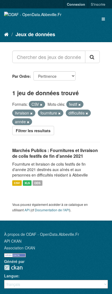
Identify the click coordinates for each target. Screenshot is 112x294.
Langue (11, 275)
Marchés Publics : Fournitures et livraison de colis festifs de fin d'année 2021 (55, 153)
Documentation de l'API (52, 210)
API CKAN (12, 241)
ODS (37, 183)
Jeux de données (35, 34)
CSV (17, 183)
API (27, 210)
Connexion (76, 4)
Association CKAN (19, 247)
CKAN (13, 267)
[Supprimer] (41, 104)
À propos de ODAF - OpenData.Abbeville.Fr (41, 234)
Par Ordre (21, 76)
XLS (27, 183)
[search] (92, 57)
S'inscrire (98, 4)
